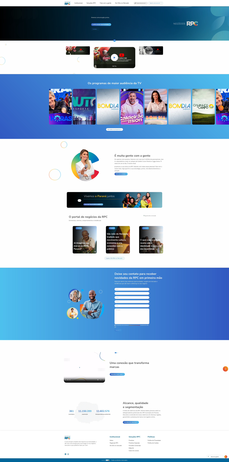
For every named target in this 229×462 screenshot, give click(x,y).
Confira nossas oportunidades (100, 24)
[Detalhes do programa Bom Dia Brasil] (155, 107)
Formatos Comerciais (135, 445)
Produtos (131, 440)
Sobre (111, 440)
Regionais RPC (114, 443)
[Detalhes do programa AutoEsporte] (84, 107)
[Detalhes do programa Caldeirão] (132, 107)
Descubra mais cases (116, 374)
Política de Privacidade (154, 440)
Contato (94, 29)
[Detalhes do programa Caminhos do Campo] (203, 107)
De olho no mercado (116, 445)
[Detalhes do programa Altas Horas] (60, 107)
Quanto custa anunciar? (155, 3)
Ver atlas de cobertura (130, 422)
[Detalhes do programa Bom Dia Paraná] (108, 107)
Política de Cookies (153, 443)
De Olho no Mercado (122, 3)
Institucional (78, 3)
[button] (221, 108)
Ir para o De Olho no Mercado (114, 258)
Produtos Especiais (134, 443)
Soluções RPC (91, 3)
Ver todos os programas (114, 129)
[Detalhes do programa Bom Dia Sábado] (179, 107)
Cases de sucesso (134, 451)
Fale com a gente (105, 3)
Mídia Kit (131, 448)
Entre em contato (120, 174)
